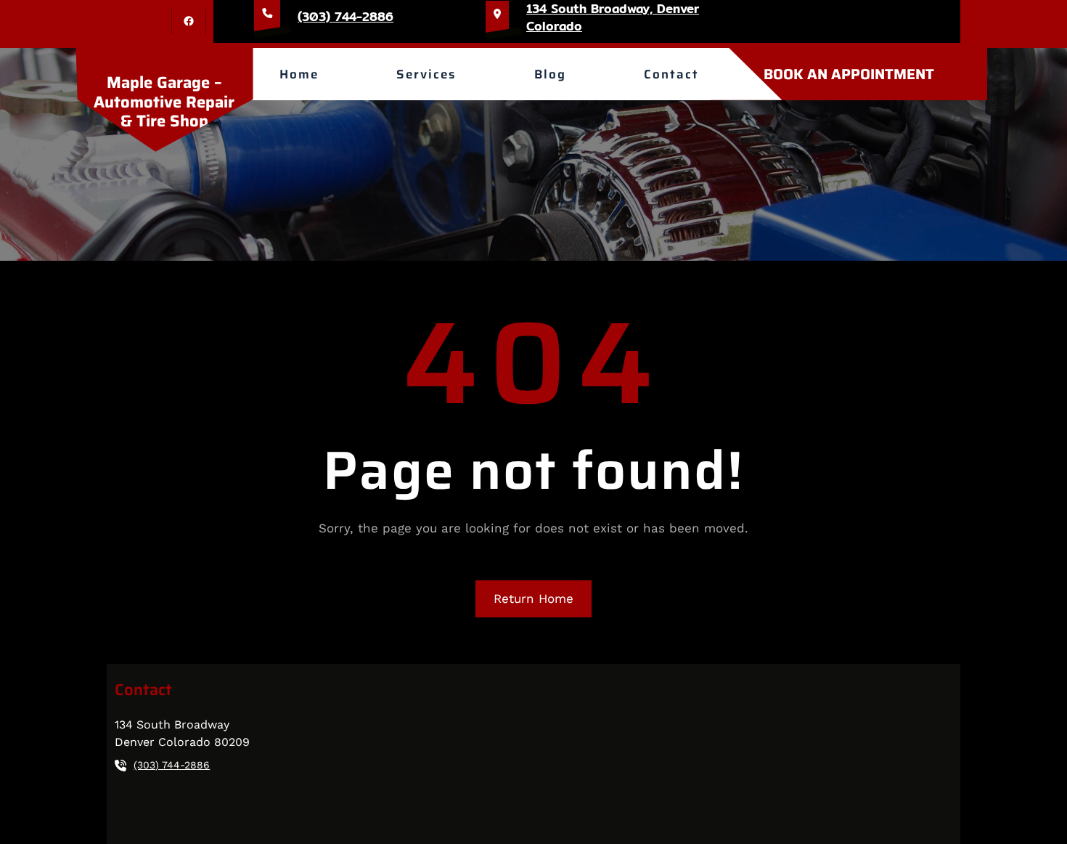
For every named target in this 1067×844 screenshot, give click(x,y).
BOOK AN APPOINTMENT (849, 74)
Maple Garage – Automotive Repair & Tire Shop (164, 102)
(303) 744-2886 (345, 16)
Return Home (533, 598)
